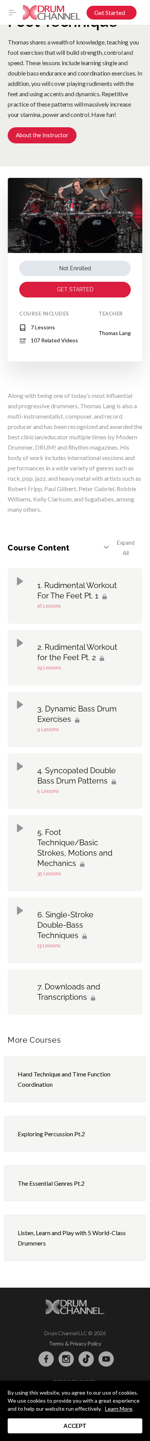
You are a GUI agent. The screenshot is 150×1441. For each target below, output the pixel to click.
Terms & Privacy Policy (75, 1343)
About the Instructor (42, 134)
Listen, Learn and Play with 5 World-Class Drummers (72, 1238)
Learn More (118, 1408)
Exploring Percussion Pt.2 (51, 1133)
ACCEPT (75, 1425)
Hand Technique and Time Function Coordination (64, 1079)
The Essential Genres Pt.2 (51, 1183)
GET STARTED (75, 289)
